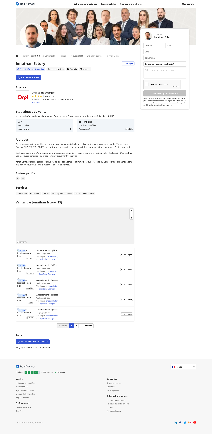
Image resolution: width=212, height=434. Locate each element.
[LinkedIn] (23, 178)
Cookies (110, 407)
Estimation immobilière (85, 4)
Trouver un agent (29, 56)
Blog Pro (19, 411)
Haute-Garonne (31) (47, 56)
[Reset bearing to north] (131, 217)
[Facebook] (18, 178)
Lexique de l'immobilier (25, 394)
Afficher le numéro (30, 77)
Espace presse (113, 390)
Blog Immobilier (22, 397)
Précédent (63, 326)
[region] (75, 226)
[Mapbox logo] (21, 242)
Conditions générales (116, 400)
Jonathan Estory (52, 256)
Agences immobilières (131, 4)
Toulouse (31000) (76, 56)
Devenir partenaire (23, 407)
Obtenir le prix (126, 255)
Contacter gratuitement (165, 93)
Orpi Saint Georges (94, 56)
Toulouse (62, 56)
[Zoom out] (131, 214)
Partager (129, 63)
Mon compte (188, 4)
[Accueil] (17, 56)
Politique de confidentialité (118, 404)
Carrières (111, 387)
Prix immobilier (108, 4)
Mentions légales (114, 411)
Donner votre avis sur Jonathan (34, 341)
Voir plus (36, 102)
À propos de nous (114, 383)
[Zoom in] (131, 210)
